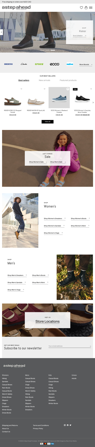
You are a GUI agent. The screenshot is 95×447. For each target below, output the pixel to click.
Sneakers (5, 406)
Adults (74, 378)
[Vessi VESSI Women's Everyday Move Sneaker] (82, 97)
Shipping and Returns (10, 425)
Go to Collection (78, 35)
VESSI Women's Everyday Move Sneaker (82, 111)
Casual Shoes (7, 385)
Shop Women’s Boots (78, 218)
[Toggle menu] (90, 7)
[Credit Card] (41, 444)
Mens (27, 375)
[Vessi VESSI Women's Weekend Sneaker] (59, 97)
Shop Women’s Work (78, 226)
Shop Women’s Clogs (51, 233)
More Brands (84, 64)
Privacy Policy (38, 428)
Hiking (4, 378)
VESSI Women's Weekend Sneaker (59, 111)
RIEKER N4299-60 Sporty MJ (36, 110)
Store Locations (47, 321)
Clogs (4, 403)
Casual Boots (7, 391)
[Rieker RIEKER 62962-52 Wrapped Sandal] (12, 97)
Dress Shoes (6, 397)
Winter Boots (6, 410)
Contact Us (6, 432)
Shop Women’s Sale (36, 162)
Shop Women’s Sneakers (53, 218)
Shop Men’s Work (38, 282)
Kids (50, 375)
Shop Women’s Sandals (52, 226)
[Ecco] (54, 64)
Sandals (5, 381)
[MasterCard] (45, 444)
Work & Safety (7, 394)
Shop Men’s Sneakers (15, 275)
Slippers (5, 400)
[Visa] (48, 444)
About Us (5, 428)
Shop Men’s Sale (56, 162)
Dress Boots (6, 413)
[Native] (70, 64)
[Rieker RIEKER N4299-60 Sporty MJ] (35, 97)
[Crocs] (39, 64)
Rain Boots (6, 388)
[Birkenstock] (8, 64)
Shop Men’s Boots (38, 275)
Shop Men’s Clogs (14, 290)
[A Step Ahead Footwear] (16, 7)
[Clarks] (24, 64)
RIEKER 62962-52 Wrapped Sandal (12, 111)
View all (47, 122)
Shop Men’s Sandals (15, 282)
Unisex (74, 375)
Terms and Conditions (41, 425)
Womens (5, 375)
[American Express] (52, 444)
